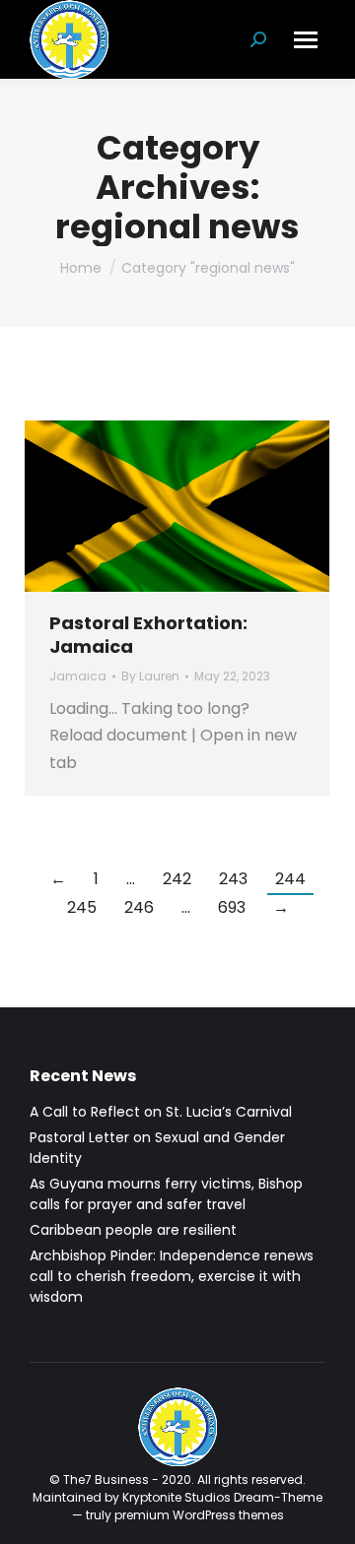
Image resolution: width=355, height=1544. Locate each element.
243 (233, 879)
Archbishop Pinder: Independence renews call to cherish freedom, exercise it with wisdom (172, 1276)
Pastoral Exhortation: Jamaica (148, 634)
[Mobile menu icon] (305, 40)
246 (139, 907)
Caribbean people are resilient (133, 1230)
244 (290, 879)
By (150, 676)
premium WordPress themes (199, 1515)
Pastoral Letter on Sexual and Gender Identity (157, 1147)
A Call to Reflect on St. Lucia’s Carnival (161, 1112)
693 (232, 907)
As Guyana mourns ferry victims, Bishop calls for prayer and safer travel (166, 1194)
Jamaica (77, 676)
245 (82, 907)
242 (177, 879)
